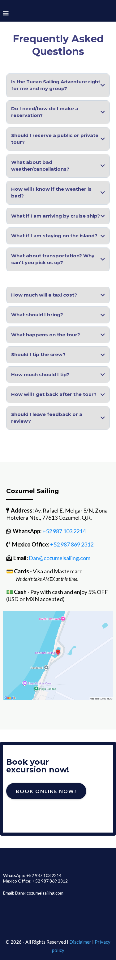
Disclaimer (80, 942)
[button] (6, 13)
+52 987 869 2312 (71, 544)
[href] (58, 655)
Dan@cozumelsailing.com (59, 558)
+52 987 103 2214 (64, 531)
